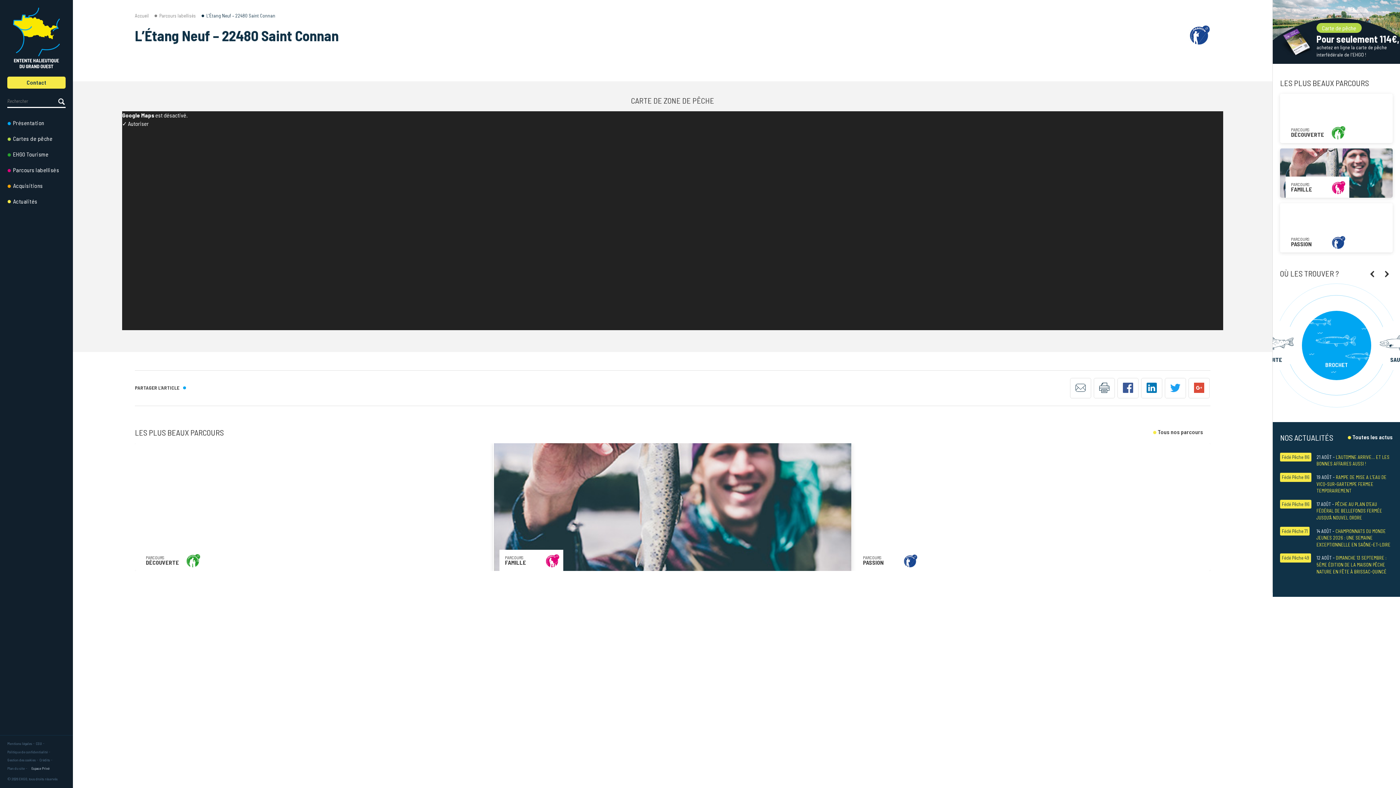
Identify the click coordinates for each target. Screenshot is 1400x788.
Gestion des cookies (21, 760)
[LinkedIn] (1151, 388)
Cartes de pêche (33, 138)
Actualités (25, 201)
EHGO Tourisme (31, 154)
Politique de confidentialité (27, 752)
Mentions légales (19, 743)
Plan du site (16, 768)
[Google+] (1199, 388)
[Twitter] (1175, 388)
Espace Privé (40, 768)
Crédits (44, 760)
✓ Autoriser (135, 123)
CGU (39, 743)
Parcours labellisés (36, 169)
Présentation (28, 122)
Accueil (142, 16)
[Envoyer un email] (1080, 388)
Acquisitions (28, 185)
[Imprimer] (1104, 388)
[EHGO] (36, 38)
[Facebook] (1128, 388)
